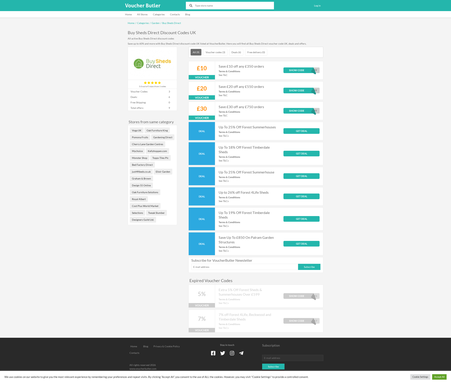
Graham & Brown (141, 178)
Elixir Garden (163, 171)
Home (128, 14)
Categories (159, 14)
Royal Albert (139, 199)
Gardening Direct (162, 137)
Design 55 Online (141, 185)
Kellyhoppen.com (157, 151)
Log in (317, 5)
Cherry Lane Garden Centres (147, 144)
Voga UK (136, 130)
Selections (137, 212)
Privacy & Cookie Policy (166, 346)
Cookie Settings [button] (420, 376)
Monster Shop (139, 157)
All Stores (142, 14)
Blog (187, 14)
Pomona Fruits (140, 137)
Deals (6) (236, 52)
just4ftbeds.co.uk (141, 171)
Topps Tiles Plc (160, 157)
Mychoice (137, 151)
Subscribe (309, 266)
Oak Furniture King (157, 130)
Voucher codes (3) (215, 52)
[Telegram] (241, 353)
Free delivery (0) (256, 52)
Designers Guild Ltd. (143, 219)
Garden (156, 22)
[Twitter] (222, 353)
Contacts (175, 14)
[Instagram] (232, 353)
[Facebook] (213, 353)
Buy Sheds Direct (171, 22)
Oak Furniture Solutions (145, 192)
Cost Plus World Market (145, 205)
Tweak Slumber (156, 212)
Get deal (301, 130)
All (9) (196, 52)
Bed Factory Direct (142, 164)
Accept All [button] (439, 376)
